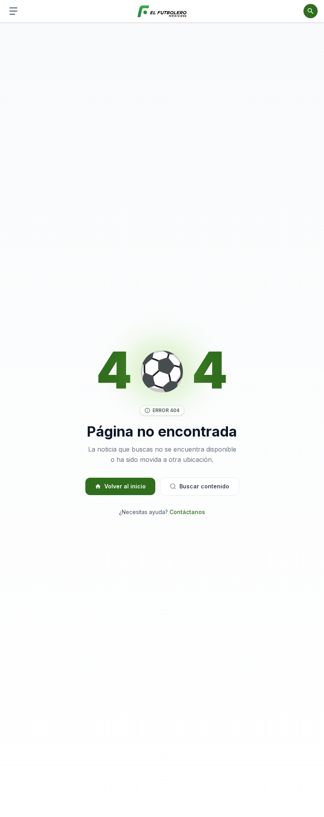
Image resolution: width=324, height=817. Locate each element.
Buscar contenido (204, 486)
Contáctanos (187, 512)
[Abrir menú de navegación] (13, 11)
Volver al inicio (125, 486)
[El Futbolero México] (162, 11)
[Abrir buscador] (310, 11)
